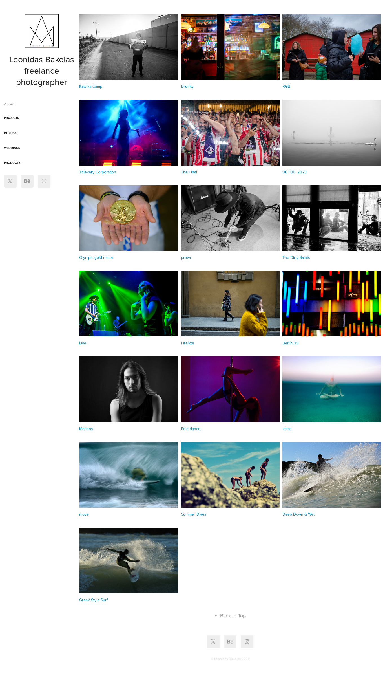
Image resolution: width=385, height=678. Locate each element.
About (9, 104)
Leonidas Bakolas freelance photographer (42, 70)
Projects (11, 118)
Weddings (12, 148)
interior (10, 133)
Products (12, 162)
